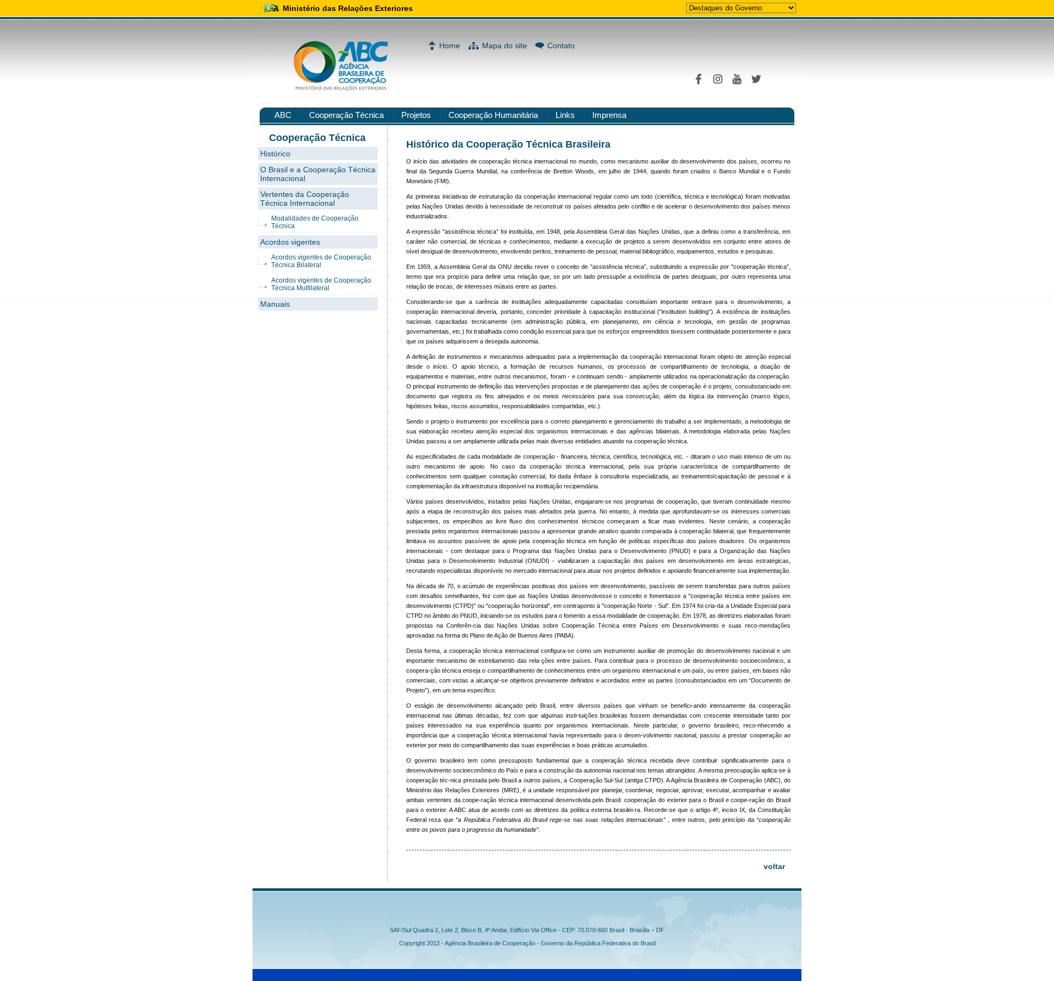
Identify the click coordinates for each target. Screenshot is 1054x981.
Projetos (416, 115)
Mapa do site (504, 45)
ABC (282, 115)
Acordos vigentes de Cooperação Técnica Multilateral (321, 284)
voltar (774, 866)
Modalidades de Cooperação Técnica (314, 222)
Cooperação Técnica (346, 115)
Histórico (275, 153)
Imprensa (609, 115)
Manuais (275, 304)
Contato (561, 45)
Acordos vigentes (290, 242)
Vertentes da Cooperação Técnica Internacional (304, 198)
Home (449, 45)
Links (565, 115)
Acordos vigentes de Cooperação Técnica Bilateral (321, 261)
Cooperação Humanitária (493, 115)
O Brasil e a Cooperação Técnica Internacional (317, 174)
